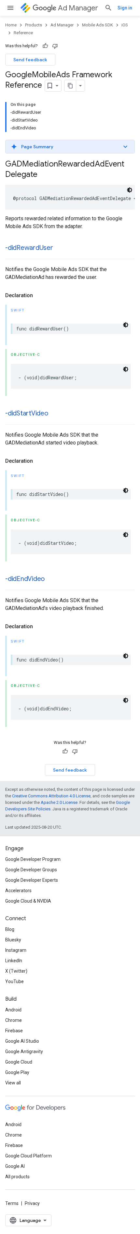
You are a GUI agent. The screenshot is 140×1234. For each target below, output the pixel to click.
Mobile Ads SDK (97, 24)
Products (33, 24)
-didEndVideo (25, 579)
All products (17, 1176)
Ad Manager (78, 8)
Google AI (15, 1166)
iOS (124, 24)
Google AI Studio (22, 1041)
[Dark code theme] (129, 190)
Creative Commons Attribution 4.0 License (51, 795)
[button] (70, 146)
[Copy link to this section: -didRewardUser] (59, 248)
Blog (9, 929)
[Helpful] (45, 46)
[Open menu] (10, 8)
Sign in (125, 7)
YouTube (14, 981)
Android (13, 1009)
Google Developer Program (33, 859)
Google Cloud (18, 1062)
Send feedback (30, 60)
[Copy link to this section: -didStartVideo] (54, 414)
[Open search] (108, 8)
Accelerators (18, 890)
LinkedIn (13, 960)
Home (11, 24)
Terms (12, 1203)
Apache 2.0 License (59, 802)
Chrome (13, 1020)
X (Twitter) (16, 971)
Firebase (14, 1030)
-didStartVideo (26, 413)
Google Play (17, 1072)
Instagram (15, 950)
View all (13, 1082)
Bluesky (13, 939)
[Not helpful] (55, 46)
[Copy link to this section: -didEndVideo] (51, 579)
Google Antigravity (24, 1051)
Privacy (32, 1203)
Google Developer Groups (31, 869)
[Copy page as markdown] (70, 85)
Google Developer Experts (31, 880)
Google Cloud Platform (28, 1155)
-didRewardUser (29, 248)
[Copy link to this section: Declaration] (39, 295)
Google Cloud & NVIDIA (28, 901)
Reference (23, 32)
